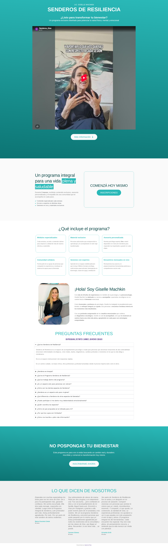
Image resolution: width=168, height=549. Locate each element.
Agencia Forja (88, 545)
